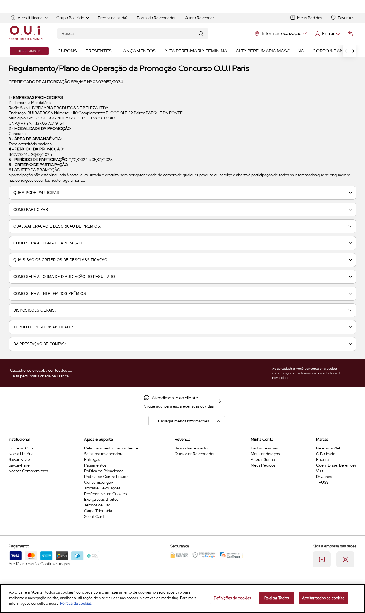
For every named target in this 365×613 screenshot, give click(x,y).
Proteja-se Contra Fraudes (107, 476)
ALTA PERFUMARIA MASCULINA (270, 51)
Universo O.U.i (21, 448)
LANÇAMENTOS (138, 51)
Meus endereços (265, 453)
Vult (319, 470)
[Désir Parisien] (29, 51)
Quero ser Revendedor (195, 453)
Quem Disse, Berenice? (336, 465)
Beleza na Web (328, 448)
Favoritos (346, 17)
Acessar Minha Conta (327, 33)
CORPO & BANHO (331, 51)
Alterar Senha (263, 459)
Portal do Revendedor (156, 17)
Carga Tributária (98, 510)
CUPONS (67, 51)
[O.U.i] (26, 33)
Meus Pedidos (309, 17)
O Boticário (325, 453)
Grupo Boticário (70, 17)
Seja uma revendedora (103, 453)
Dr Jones (324, 476)
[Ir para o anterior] (346, 51)
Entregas (92, 459)
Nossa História (21, 453)
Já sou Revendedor (192, 448)
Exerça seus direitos (101, 499)
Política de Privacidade (104, 470)
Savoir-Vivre (19, 459)
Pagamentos (95, 465)
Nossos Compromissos (28, 470)
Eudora (322, 459)
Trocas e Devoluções (102, 488)
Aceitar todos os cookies (323, 598)
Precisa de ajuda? (113, 17)
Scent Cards (94, 516)
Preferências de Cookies (105, 493)
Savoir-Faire (19, 465)
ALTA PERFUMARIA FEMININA (195, 51)
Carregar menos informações (183, 421)
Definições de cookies (232, 598)
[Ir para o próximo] (353, 51)
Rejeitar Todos (276, 598)
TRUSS (322, 482)
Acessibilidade (30, 17)
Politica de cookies (76, 603)
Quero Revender (199, 17)
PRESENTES (99, 51)
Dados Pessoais (264, 448)
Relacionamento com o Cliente (111, 448)
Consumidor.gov (98, 482)
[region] (182, 598)
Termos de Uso (97, 505)
